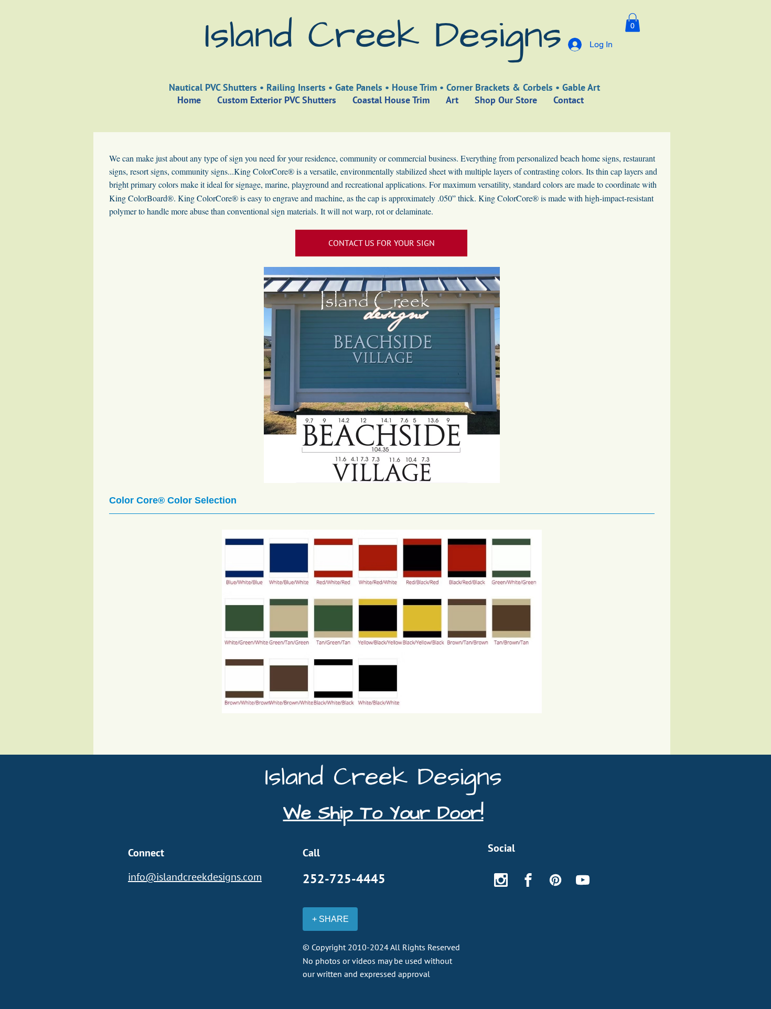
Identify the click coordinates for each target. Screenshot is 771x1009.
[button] (632, 22)
